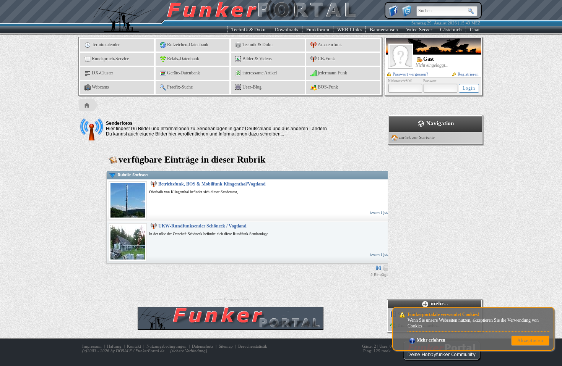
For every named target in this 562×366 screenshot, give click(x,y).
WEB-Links (349, 29)
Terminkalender (106, 44)
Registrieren (468, 74)
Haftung (114, 346)
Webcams (100, 87)
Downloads (286, 29)
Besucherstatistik (252, 346)
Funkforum (317, 29)
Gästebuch (451, 29)
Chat (475, 29)
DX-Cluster (102, 73)
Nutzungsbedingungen (166, 346)
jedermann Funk (332, 73)
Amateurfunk (330, 44)
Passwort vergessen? (410, 74)
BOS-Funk (328, 87)
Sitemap (226, 346)
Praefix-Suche (180, 87)
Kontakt (134, 346)
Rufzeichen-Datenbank (187, 44)
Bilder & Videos (257, 58)
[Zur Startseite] (441, 358)
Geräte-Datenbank (183, 73)
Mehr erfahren (431, 340)
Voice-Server (419, 29)
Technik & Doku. (249, 29)
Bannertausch (384, 29)
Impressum (92, 346)
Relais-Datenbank (183, 58)
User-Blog (252, 87)
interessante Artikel (259, 73)
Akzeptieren (530, 340)
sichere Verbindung (189, 350)
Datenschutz (202, 346)
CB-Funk (326, 58)
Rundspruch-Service (110, 58)
